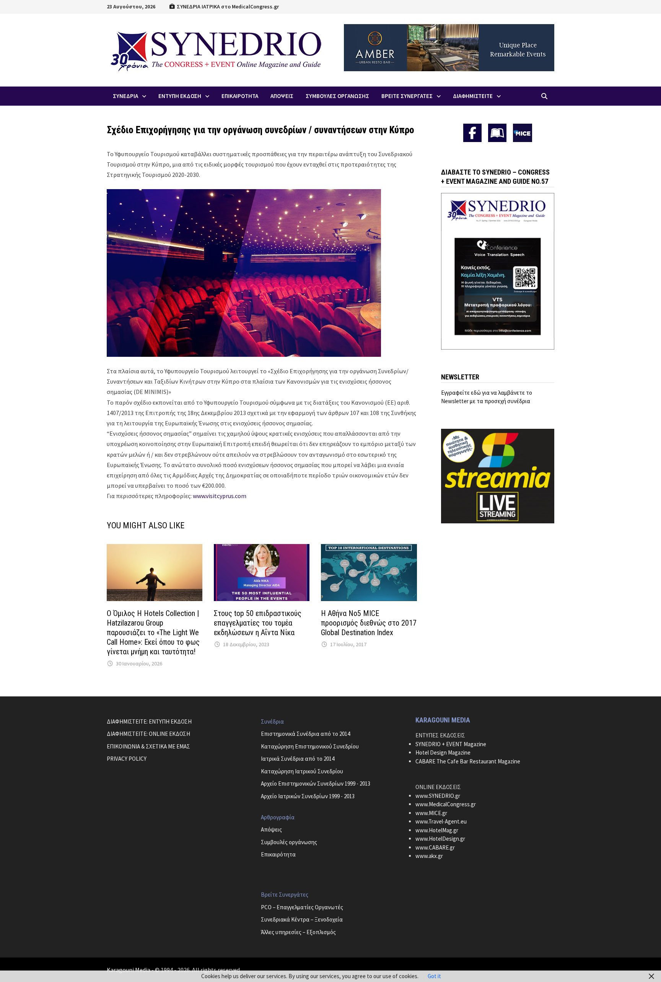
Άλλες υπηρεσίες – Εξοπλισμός (298, 932)
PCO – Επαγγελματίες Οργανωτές (302, 907)
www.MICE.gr (431, 813)
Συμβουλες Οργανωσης (337, 96)
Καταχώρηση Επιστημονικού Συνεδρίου (310, 746)
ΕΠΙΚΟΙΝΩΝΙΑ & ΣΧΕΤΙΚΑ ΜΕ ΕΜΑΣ (148, 746)
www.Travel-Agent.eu (441, 821)
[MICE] (522, 132)
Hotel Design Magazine (443, 752)
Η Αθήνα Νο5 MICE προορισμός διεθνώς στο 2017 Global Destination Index (369, 623)
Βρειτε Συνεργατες (407, 96)
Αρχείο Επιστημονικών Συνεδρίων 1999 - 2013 (315, 783)
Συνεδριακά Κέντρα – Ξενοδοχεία (302, 919)
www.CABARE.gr (435, 847)
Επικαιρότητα (278, 854)
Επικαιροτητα (239, 96)
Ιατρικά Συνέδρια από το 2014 (297, 758)
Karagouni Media (129, 970)
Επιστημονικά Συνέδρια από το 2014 (305, 733)
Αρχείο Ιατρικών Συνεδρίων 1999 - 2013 (308, 796)
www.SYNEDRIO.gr (437, 795)
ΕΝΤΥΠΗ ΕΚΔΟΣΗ (179, 96)
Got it (434, 976)
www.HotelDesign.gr (440, 838)
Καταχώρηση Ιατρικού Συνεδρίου (302, 771)
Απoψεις (281, 96)
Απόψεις (271, 829)
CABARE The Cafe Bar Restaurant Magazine (467, 761)
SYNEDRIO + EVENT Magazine (450, 744)
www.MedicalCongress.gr (445, 804)
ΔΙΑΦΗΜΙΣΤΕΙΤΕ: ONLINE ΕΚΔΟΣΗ (148, 733)
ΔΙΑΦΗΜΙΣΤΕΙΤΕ (473, 96)
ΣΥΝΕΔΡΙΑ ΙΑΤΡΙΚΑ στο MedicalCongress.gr (227, 6)
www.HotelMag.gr (436, 830)
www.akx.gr (429, 855)
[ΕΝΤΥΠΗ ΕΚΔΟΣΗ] (497, 133)
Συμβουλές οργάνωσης (289, 842)
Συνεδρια (125, 96)
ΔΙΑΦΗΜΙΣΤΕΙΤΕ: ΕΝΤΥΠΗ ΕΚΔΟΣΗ (149, 721)
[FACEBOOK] (472, 133)
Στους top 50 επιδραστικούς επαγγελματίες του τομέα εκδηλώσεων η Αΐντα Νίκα (257, 623)
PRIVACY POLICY (127, 758)
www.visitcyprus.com (219, 496)
